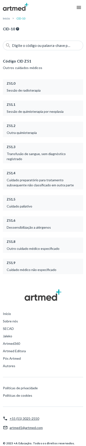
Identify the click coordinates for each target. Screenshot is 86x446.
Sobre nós (10, 321)
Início (6, 18)
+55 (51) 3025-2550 (24, 418)
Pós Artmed (12, 358)
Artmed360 (11, 343)
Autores (9, 366)
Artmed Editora (14, 351)
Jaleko (7, 336)
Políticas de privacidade (20, 388)
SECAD (8, 329)
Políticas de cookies (17, 395)
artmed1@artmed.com (26, 428)
